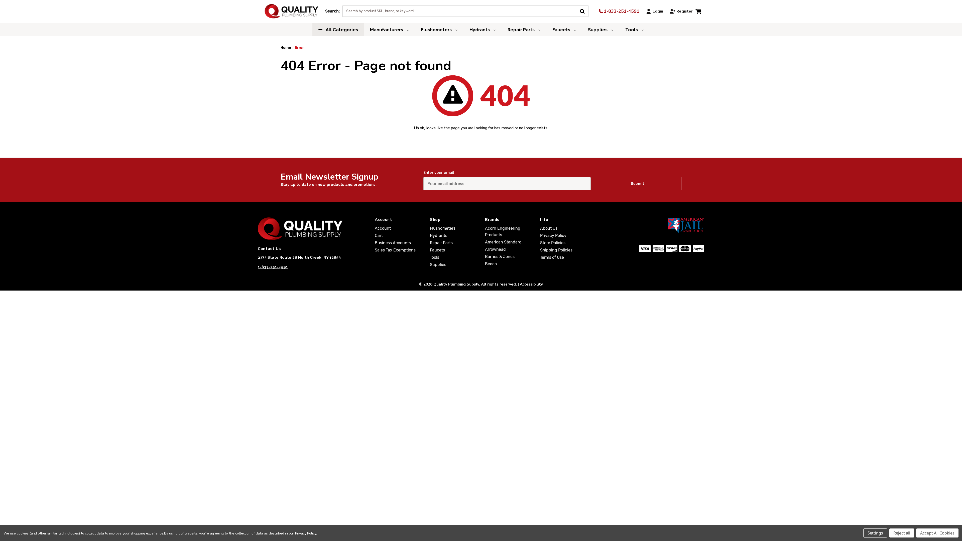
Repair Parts (522, 29)
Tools (632, 29)
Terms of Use (552, 257)
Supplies (598, 29)
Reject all (901, 533)
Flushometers (437, 29)
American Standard (503, 242)
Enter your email (438, 172)
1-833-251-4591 (621, 11)
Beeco (491, 263)
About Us (548, 228)
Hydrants (480, 29)
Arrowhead (495, 249)
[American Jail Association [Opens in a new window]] (661, 225)
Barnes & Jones (500, 256)
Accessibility (531, 284)
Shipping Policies (556, 250)
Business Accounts (393, 242)
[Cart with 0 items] (698, 11)
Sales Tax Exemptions (395, 250)
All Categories (341, 29)
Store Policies (552, 242)
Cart (379, 235)
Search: (332, 11)
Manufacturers (387, 29)
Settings (875, 533)
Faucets (561, 29)
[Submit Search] (584, 11)
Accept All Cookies (937, 533)
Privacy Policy (553, 235)
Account (383, 228)
